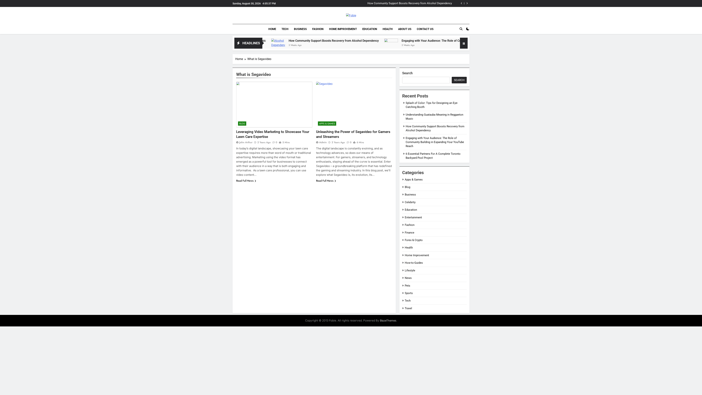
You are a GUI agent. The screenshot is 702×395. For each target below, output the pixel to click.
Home (272, 29)
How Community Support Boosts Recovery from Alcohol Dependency (409, 3)
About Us (404, 29)
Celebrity (410, 202)
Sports (409, 293)
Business (300, 29)
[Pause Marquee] (464, 43)
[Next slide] (467, 3)
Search (407, 73)
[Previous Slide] (461, 3)
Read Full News (245, 181)
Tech (285, 29)
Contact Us (425, 29)
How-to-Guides (414, 262)
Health (388, 29)
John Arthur (245, 142)
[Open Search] (461, 28)
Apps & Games (327, 123)
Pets (407, 285)
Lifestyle (410, 270)
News (408, 278)
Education (369, 29)
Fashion (318, 29)
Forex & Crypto (414, 240)
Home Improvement (343, 29)
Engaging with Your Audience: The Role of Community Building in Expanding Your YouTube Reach (444, 40)
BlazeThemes (388, 320)
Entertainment (413, 217)
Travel (408, 308)
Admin (323, 142)
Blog (242, 123)
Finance (409, 232)
